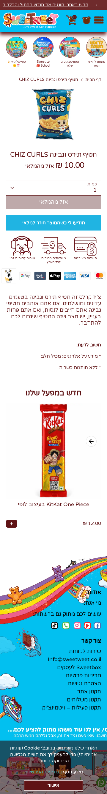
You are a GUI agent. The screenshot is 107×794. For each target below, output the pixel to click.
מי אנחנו (91, 603)
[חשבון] (86, 23)
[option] (53, 114)
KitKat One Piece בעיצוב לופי (53, 504)
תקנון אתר (89, 691)
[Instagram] (77, 625)
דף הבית (93, 79)
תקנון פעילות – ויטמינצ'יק (71, 707)
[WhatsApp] (66, 626)
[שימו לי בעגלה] (11, 524)
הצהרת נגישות (84, 683)
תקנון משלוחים (84, 699)
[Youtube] (87, 625)
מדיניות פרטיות (83, 675)
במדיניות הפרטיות (43, 772)
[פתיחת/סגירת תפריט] (98, 21)
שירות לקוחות (85, 651)
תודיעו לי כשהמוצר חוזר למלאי (53, 223)
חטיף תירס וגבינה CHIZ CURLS (48, 79)
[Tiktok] (54, 625)
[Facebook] (97, 625)
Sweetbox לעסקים (79, 667)
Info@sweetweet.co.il (74, 659)
